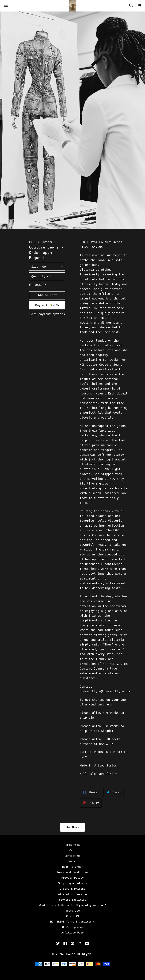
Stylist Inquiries (72, 899)
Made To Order (72, 866)
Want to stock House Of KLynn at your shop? (72, 905)
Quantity (38, 276)
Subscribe (72, 910)
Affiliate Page (72, 932)
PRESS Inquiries (73, 927)
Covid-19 (72, 916)
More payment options (47, 314)
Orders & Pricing (72, 888)
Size (34, 266)
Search (72, 861)
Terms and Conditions (72, 872)
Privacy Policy (72, 877)
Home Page (72, 844)
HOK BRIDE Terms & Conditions (72, 921)
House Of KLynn (78, 954)
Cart (72, 850)
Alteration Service (72, 894)
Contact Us (72, 855)
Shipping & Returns (72, 883)
